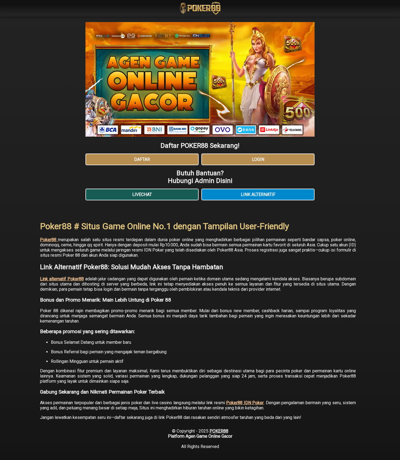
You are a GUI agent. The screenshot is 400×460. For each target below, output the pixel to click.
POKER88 (219, 431)
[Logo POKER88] (200, 8)
